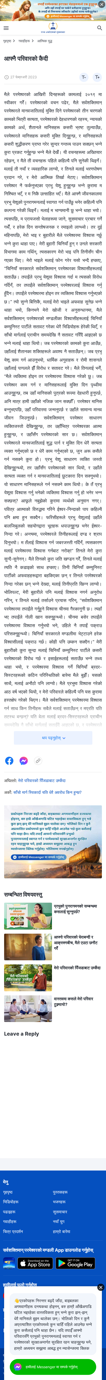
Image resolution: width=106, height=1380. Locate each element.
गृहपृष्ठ (7, 41)
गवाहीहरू (24, 41)
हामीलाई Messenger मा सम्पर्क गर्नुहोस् (51, 1367)
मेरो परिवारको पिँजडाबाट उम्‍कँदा (42, 780)
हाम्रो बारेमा (61, 1231)
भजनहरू (59, 1201)
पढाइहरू (9, 1211)
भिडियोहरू (11, 1201)
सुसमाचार (60, 1211)
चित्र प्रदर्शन (13, 1231)
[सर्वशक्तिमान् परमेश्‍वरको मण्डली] (53, 28)
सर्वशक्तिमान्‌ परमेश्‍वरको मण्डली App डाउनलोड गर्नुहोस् (48, 1250)
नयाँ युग (58, 1221)
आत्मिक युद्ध (44, 41)
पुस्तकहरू (60, 1192)
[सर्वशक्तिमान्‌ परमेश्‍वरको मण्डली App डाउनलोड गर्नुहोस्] (9, 1263)
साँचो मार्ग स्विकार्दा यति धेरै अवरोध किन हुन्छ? (47, 792)
